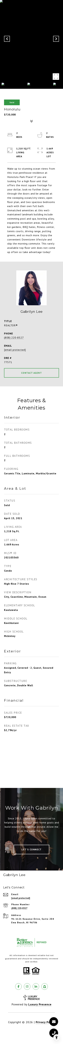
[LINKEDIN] (36, 986)
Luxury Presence (40, 1004)
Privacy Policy (45, 1022)
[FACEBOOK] (18, 986)
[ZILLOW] (44, 986)
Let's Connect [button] (31, 849)
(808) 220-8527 (14, 337)
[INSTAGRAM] (27, 986)
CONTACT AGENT (31, 372)
